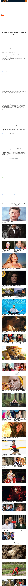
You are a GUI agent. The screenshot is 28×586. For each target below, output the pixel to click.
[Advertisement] (14, 9)
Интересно (3, 15)
